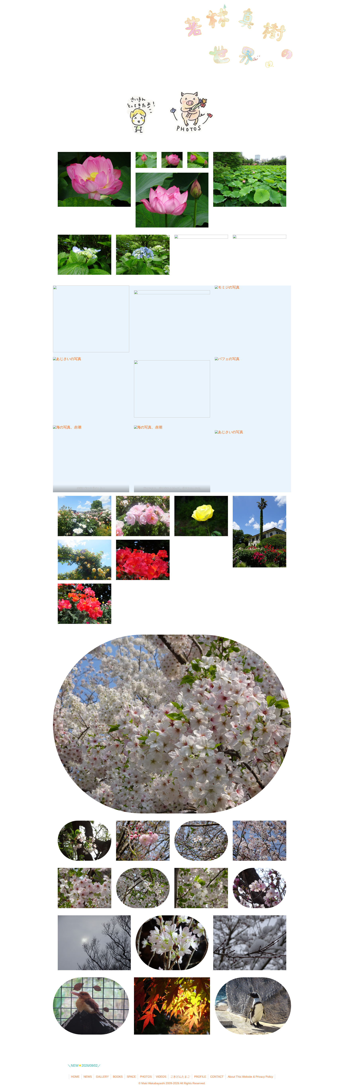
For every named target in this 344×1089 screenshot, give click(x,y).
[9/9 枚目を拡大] (286, 435)
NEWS (88, 1076)
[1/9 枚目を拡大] (124, 291)
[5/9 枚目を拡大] (205, 365)
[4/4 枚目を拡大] (203, 178)
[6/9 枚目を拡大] (286, 362)
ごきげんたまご (180, 1076)
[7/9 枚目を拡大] (124, 431)
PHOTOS (146, 1076)
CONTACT (217, 1076)
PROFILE (200, 1076)
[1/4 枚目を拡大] (151, 157)
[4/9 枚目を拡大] (124, 362)
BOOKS (118, 1076)
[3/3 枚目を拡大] (286, 983)
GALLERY (102, 1076)
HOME (75, 1076)
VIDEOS (161, 1076)
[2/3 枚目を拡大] (205, 983)
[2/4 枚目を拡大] (177, 157)
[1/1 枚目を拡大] (126, 157)
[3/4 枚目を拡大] (203, 157)
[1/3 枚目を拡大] (124, 983)
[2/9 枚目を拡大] (205, 295)
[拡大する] (164, 240)
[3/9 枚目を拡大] (286, 291)
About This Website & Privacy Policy (250, 1076)
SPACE (131, 1076)
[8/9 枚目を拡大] (205, 431)
